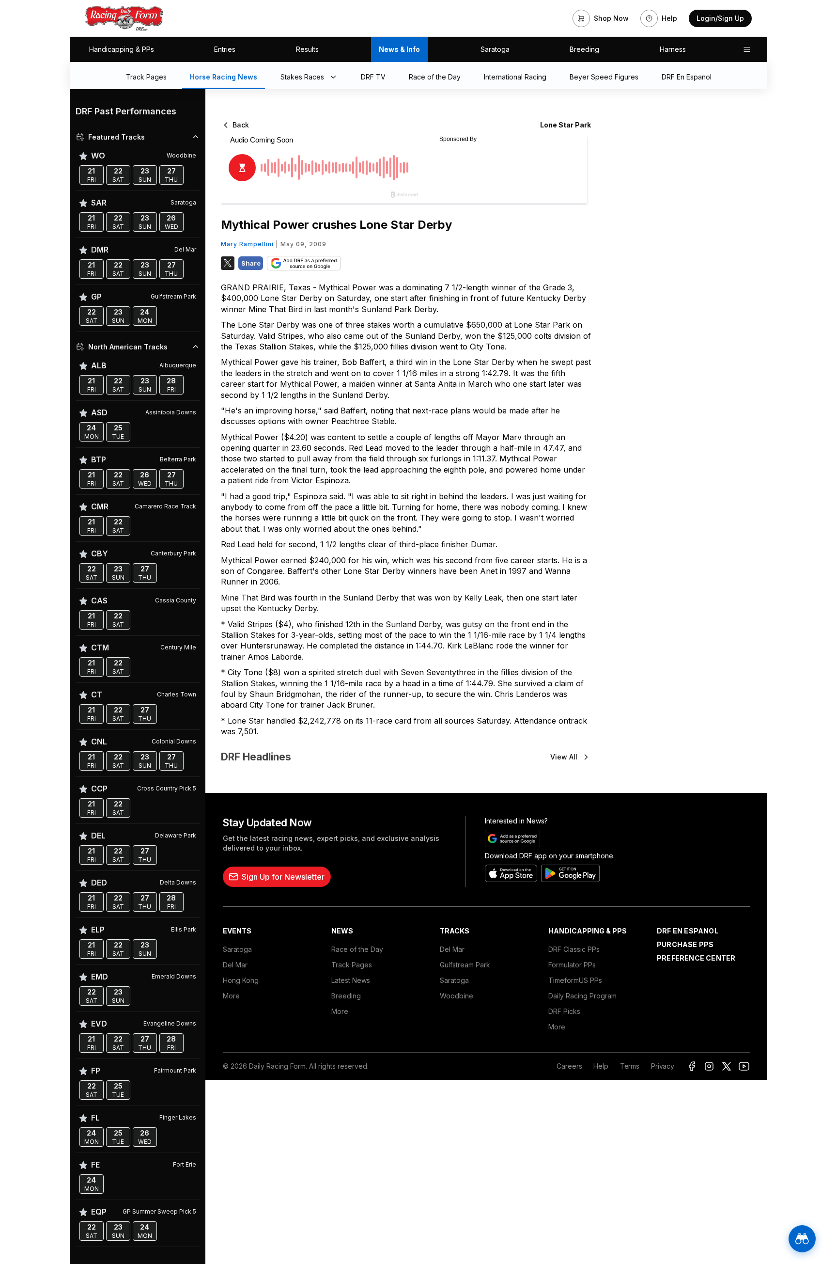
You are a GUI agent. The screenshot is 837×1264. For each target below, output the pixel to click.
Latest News (350, 980)
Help (600, 1066)
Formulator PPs (572, 965)
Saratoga (495, 49)
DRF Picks (564, 1011)
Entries (224, 49)
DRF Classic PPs (574, 949)
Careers (569, 1066)
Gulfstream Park (465, 965)
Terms (629, 1066)
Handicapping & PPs (121, 49)
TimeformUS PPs (575, 980)
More (231, 996)
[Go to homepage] (124, 18)
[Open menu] (747, 49)
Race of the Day (357, 949)
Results (307, 49)
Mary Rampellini (247, 244)
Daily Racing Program (582, 996)
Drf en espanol (687, 931)
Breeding (584, 49)
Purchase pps (685, 944)
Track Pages (351, 965)
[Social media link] (692, 1066)
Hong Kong (241, 980)
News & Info (399, 49)
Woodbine (456, 996)
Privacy (662, 1066)
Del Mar (235, 965)
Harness (673, 49)
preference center (696, 958)
